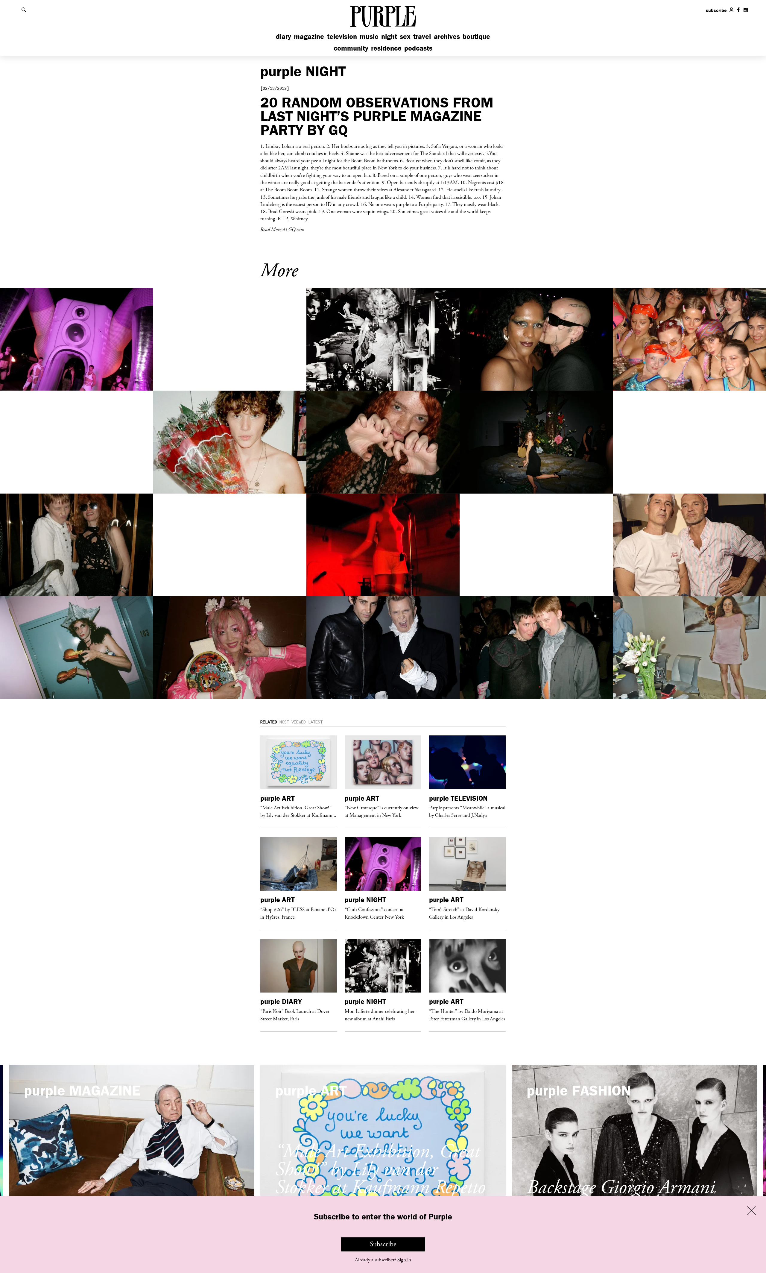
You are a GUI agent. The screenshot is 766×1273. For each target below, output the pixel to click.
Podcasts (418, 48)
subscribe (716, 10)
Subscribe (383, 1244)
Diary (283, 36)
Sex (405, 36)
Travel (422, 36)
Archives (447, 36)
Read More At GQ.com (282, 229)
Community (351, 48)
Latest (315, 722)
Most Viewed (292, 722)
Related (268, 722)
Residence (386, 48)
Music (369, 36)
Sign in (404, 1260)
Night (389, 36)
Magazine (309, 36)
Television (342, 36)
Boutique (476, 36)
